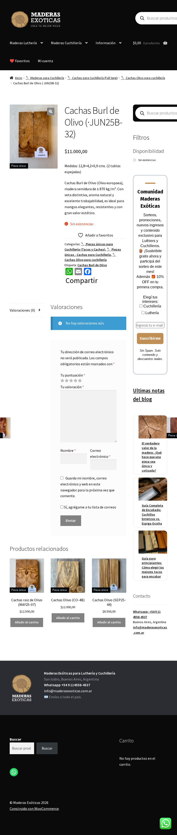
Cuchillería (151, 306)
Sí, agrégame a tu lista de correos (89, 507)
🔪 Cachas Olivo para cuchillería (143, 78)
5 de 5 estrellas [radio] (80, 380)
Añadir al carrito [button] (26, 622)
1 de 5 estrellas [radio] (62, 380)
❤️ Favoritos (20, 60)
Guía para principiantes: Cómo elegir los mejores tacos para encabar (153, 567)
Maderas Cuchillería (66, 43)
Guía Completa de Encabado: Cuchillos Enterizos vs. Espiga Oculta (152, 514)
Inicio (18, 78)
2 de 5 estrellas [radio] (66, 380)
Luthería (152, 313)
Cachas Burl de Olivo (92, 265)
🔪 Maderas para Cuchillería (45, 78)
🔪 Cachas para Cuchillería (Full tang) (93, 78)
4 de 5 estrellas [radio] (75, 380)
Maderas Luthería (23, 43)
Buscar (15, 739)
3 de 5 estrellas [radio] (71, 380)
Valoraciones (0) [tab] (22, 310)
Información (105, 43)
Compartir (81, 280)
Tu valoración (72, 387)
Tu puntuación (72, 375)
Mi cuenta (45, 60)
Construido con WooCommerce (34, 808)
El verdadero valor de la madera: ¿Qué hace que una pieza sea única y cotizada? (152, 457)
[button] (50, 111)
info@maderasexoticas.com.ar (68, 691)
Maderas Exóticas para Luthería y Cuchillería (79, 673)
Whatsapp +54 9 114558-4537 (67, 685)
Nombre (68, 450)
